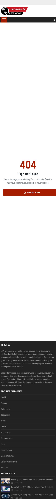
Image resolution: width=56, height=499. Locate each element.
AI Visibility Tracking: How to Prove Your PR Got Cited (32, 495)
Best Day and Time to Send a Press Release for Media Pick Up (33, 479)
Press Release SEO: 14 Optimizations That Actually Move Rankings (33, 487)
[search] (54, 19)
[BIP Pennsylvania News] (14, 11)
